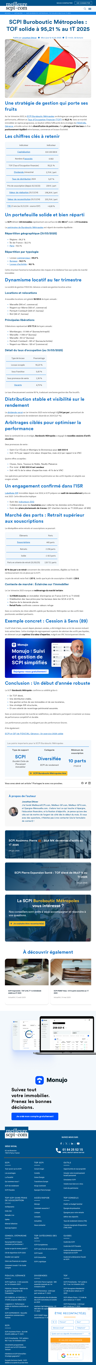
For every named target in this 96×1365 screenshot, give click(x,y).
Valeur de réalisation (19, 192)
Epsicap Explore (11, 1231)
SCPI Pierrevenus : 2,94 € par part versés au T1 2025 (44, 1295)
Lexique (37, 1216)
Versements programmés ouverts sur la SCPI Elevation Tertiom (15, 1350)
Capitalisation (23, 152)
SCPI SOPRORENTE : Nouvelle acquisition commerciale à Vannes (16, 1318)
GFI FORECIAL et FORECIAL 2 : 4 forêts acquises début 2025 (16, 1302)
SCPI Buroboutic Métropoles (40, 116)
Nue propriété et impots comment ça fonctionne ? (14, 1247)
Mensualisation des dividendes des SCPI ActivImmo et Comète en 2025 (45, 1303)
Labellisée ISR (11, 493)
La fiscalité (9, 1181)
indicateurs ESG (26, 502)
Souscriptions (23, 542)
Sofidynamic (9, 1210)
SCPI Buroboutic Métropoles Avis (49, 773)
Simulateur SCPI (70, 1183)
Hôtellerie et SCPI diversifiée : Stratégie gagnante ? (16, 1358)
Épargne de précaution (72, 1212)
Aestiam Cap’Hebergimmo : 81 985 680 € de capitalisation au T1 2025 (45, 1312)
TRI (9, 206)
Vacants (18, 385)
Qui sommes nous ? (12, 1185)
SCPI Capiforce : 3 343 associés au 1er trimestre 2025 (16, 1286)
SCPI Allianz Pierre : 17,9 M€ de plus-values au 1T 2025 (75, 1302)
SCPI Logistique (40, 1265)
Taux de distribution (21, 179)
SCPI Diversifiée (40, 1261)
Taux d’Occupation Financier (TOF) (45, 120)
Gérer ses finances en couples (16, 1265)
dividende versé (15, 412)
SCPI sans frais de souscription (45, 1252)
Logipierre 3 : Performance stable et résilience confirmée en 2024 (16, 1309)
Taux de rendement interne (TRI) (75, 1225)
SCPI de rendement (12, 1189)
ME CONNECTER (83, 3)
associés (28, 159)
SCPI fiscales (10, 1194)
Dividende (19, 172)
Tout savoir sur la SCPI (13, 1172)
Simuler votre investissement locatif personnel (74, 1178)
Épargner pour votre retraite (74, 1216)
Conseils (37, 1220)
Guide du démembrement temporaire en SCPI (73, 1255)
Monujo (37, 1208)
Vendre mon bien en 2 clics (73, 1187)
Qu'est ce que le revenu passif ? (16, 1252)
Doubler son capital (12, 1261)
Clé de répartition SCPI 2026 (15, 1256)
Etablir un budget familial (73, 1208)
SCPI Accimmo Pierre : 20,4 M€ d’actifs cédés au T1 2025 (16, 1336)
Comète (37, 1177)
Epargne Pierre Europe (42, 1194)
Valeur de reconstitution (19, 199)
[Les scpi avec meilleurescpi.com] (16, 6)
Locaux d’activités (18, 264)
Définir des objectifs (71, 1220)
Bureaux (13, 261)
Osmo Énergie (39, 1181)
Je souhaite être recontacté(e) (28, 924)
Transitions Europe (41, 1185)
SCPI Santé (38, 1257)
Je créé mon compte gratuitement (35, 1118)
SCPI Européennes (41, 1248)
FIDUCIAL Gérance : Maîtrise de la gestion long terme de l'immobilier (16, 1294)
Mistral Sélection (11, 1227)
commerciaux (23, 258)
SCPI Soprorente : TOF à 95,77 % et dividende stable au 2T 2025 (24, 993)
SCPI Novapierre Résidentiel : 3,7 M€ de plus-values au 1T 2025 (74, 1294)
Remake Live (9, 1219)
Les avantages (10, 1177)
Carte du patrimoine (71, 1192)
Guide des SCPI (69, 1246)
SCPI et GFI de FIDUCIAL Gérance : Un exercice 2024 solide (34, 734)
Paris (12, 246)
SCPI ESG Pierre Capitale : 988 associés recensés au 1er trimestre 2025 (45, 1287)
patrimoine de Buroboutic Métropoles (25, 227)
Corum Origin (39, 1172)
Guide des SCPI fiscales (72, 1250)
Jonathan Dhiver (29, 38)
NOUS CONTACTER (64, 3)
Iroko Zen (8, 1215)
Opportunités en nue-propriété (75, 1172)
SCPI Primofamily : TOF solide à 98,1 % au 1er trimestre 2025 (75, 1286)
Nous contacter (39, 1229)
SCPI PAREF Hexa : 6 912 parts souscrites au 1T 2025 (68, 993)
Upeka (7, 1223)
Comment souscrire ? (42, 1212)
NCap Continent (40, 1189)
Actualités (38, 1225)
